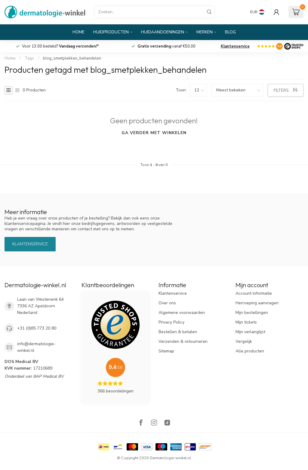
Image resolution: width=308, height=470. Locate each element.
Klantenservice (235, 46)
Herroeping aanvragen (257, 303)
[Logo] (293, 46)
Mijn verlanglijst (250, 332)
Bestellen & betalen (178, 332)
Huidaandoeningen (162, 32)
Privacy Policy (171, 322)
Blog (230, 32)
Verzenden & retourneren (183, 341)
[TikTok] (167, 423)
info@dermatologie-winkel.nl (36, 347)
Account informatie (254, 293)
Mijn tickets (246, 322)
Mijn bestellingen (252, 312)
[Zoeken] (209, 12)
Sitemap (166, 351)
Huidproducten (111, 32)
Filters (282, 90)
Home (78, 32)
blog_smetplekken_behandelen (72, 58)
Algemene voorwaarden (182, 312)
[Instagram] (154, 423)
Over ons (167, 303)
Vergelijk (244, 341)
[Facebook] (141, 423)
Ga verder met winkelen (154, 133)
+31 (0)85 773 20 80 (36, 328)
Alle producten (250, 351)
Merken (204, 32)
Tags (29, 58)
